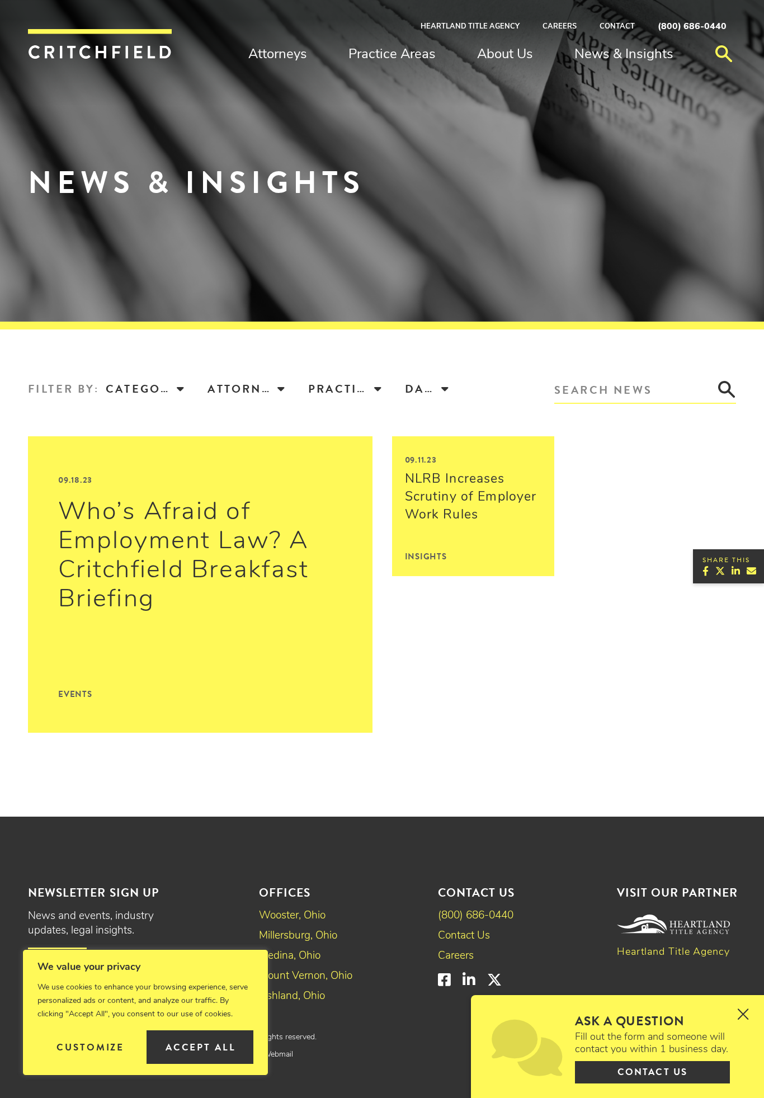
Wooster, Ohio (292, 916)
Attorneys (277, 55)
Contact (617, 26)
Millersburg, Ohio (298, 936)
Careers (560, 26)
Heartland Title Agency (470, 26)
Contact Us (464, 936)
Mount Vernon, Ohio (305, 976)
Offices (284, 893)
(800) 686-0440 (692, 26)
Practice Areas (392, 55)
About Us (505, 55)
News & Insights (623, 55)
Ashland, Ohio (292, 996)
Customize (90, 1047)
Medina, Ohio (289, 956)
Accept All (201, 1047)
